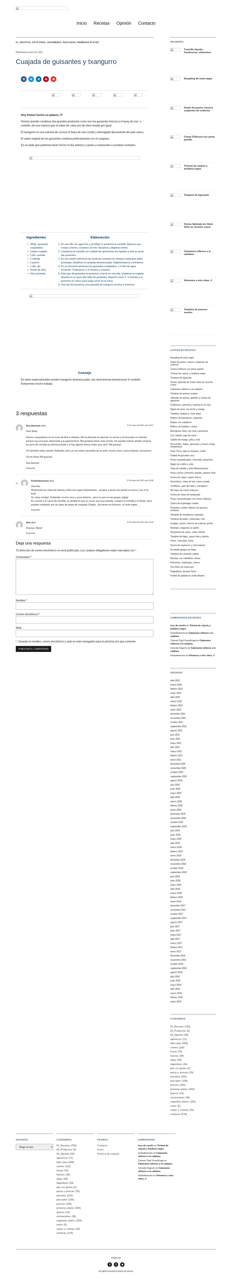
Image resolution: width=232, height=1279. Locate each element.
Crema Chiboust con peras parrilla (187, 369)
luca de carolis (178, 625)
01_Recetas (177, 1026)
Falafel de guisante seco (182, 455)
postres (174, 1085)
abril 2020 (175, 797)
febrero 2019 (176, 851)
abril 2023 (175, 680)
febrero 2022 (176, 705)
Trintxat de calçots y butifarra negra (196, 167)
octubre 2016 (176, 964)
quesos (174, 1093)
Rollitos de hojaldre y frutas (183, 426)
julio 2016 (175, 976)
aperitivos (176, 1039)
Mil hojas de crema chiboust (184, 490)
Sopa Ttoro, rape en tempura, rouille (188, 451)
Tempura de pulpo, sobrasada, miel (187, 519)
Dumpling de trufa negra (198, 78)
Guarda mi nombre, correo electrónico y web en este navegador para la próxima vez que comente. (77, 641)
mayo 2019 (175, 839)
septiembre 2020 (178, 776)
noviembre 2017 (178, 910)
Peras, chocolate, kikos (182, 540)
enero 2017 (175, 951)
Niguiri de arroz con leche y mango (187, 409)
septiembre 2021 (178, 726)
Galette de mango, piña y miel (185, 439)
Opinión (123, 23)
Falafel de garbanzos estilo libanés (187, 575)
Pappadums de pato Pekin (183, 571)
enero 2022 (175, 709)
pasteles (175, 1076)
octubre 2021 (176, 722)
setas (173, 1106)
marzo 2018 (176, 893)
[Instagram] (116, 1264)
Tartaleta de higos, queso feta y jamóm (189, 536)
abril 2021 (175, 747)
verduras (175, 1114)
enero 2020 (175, 809)
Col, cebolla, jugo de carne (183, 435)
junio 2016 (175, 980)
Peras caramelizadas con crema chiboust (190, 499)
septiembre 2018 (178, 872)
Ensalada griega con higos (183, 549)
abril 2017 (175, 939)
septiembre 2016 (178, 968)
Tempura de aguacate (196, 194)
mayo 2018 (175, 885)
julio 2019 (175, 830)
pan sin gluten (178, 1068)
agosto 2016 (176, 972)
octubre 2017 (176, 914)
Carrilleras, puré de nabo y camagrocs (189, 486)
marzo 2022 (176, 701)
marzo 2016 (176, 993)
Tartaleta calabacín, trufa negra (185, 413)
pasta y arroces (179, 1072)
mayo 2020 (175, 793)
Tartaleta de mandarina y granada (186, 514)
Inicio (82, 23)
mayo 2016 (175, 985)
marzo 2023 (176, 684)
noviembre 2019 (178, 818)
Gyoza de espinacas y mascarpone (187, 545)
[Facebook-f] (110, 1264)
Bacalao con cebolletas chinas (185, 558)
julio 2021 (175, 734)
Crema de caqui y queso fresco (185, 477)
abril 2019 (175, 843)
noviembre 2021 (178, 718)
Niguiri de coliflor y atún (181, 464)
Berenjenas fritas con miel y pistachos (189, 431)
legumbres (176, 1064)
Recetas (102, 23)
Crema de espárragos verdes (184, 503)
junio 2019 (175, 834)
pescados (175, 1081)
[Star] (122, 1264)
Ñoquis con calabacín (181, 422)
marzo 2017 (176, 943)
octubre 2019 (176, 822)
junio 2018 (175, 880)
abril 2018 (175, 889)
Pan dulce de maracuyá (182, 567)
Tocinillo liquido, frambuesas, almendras (197, 51)
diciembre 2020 (177, 764)
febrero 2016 (176, 997)
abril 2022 (175, 697)
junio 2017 (175, 930)
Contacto (146, 23)
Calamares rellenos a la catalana (186, 389)
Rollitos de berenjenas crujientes (186, 418)
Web (18, 628)
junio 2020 (175, 789)
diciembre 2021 (177, 714)
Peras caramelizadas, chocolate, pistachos (191, 459)
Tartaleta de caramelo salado (184, 554)
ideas (173, 1060)
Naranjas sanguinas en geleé (184, 528)
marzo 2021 (176, 751)
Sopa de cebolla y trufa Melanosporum (189, 468)
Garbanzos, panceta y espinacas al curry (190, 404)
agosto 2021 (176, 730)
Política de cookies (108, 1154)
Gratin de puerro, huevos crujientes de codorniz (198, 109)
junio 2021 (175, 739)
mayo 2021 (175, 743)
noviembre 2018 (178, 864)
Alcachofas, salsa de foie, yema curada (189, 481)
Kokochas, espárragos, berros (185, 562)
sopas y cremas (179, 1110)
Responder (30, 468)
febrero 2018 (176, 897)
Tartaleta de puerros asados (184, 393)
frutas (173, 1051)
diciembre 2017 (177, 905)
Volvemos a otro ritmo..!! (198, 280)
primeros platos (179, 1089)
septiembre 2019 (178, 826)
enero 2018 (175, 901)
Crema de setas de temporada (185, 494)
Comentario (24, 557)
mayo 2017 (175, 935)
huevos (174, 1056)
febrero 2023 (176, 688)
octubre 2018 (176, 868)
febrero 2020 (176, 805)
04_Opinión (176, 1035)
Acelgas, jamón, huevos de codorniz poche (191, 523)
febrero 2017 (176, 947)
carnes (174, 1047)
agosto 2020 (176, 780)
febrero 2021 (176, 755)
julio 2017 (175, 926)
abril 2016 (175, 989)
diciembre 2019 (177, 814)
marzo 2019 (176, 847)
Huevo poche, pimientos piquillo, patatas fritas (193, 473)
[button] (24, 79)
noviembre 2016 (178, 960)
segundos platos (179, 1101)
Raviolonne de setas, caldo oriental (187, 532)
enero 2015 (175, 1001)
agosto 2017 (176, 922)
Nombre (21, 600)
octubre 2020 (176, 772)
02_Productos (178, 1031)
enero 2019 (175, 855)
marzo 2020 (176, 801)
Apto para (175, 1043)
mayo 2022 (175, 693)
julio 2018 (175, 876)
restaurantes (177, 1097)
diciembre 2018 (177, 860)
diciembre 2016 (177, 955)
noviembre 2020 (178, 768)
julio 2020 (175, 784)
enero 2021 (175, 759)
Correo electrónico (28, 614)
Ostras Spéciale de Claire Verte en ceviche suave (198, 225)
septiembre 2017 (178, 918)
